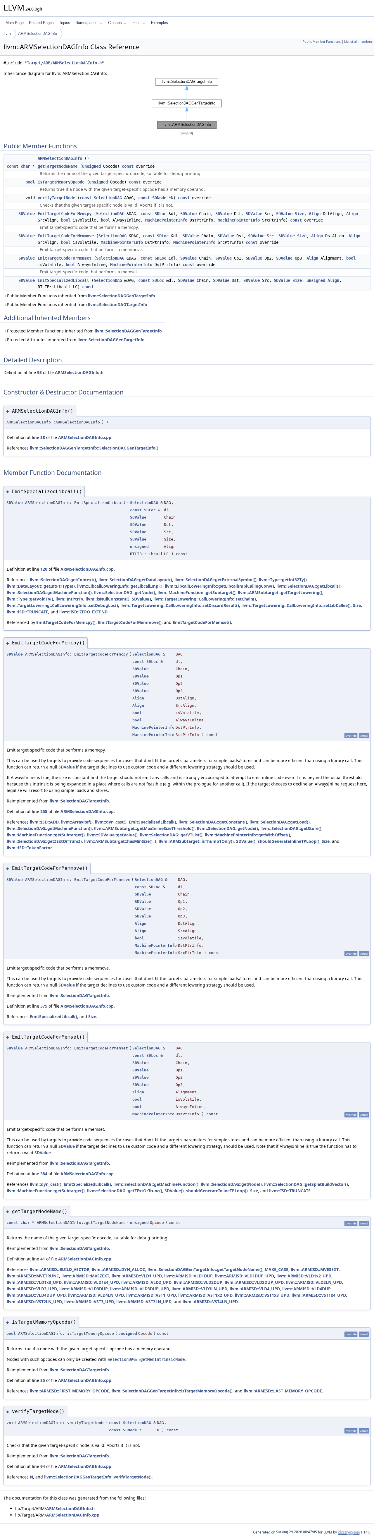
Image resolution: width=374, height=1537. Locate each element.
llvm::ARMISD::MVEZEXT (85, 1276)
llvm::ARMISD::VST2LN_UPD (34, 1301)
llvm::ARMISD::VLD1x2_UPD (303, 1276)
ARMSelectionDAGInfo (37, 33)
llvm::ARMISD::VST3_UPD (89, 1301)
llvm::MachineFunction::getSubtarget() (196, 592)
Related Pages (41, 22)
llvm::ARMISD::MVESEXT (315, 1269)
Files (136, 22)
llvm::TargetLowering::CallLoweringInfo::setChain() (204, 599)
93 (39, 372)
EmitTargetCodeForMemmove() (130, 622)
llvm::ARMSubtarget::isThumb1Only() (196, 841)
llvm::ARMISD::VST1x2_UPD (205, 1295)
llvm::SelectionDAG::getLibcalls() (309, 586)
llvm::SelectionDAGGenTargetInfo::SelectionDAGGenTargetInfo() (94, 448)
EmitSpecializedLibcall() (152, 822)
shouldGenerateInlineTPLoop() (288, 841)
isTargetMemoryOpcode (61, 182)
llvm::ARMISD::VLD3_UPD (32, 1288)
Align (315, 213)
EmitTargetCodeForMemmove (66, 236)
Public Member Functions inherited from (81, 296)
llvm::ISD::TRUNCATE (27, 612)
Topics (64, 22)
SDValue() (141, 599)
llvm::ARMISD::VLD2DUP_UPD (254, 1282)
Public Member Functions (322, 42)
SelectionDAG (108, 197)
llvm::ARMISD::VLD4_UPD (255, 1288)
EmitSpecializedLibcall (63, 280)
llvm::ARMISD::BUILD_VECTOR (59, 1269)
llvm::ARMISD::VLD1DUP (188, 1276)
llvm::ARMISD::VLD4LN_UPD (96, 1295)
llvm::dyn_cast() (111, 822)
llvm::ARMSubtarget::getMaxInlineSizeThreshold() (144, 828)
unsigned (91, 166)
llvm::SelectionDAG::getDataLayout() (135, 579)
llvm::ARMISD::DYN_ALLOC (118, 1269)
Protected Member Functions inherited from (84, 331)
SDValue (26, 213)
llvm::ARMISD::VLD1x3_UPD (34, 1282)
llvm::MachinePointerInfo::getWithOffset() (247, 835)
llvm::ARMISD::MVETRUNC (33, 1276)
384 (43, 1173)
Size (299, 213)
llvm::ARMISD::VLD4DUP (306, 1288)
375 (43, 1006)
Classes (115, 22)
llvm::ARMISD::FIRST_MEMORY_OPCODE (69, 1391)
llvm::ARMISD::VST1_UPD (151, 1295)
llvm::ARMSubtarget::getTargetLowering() (280, 592)
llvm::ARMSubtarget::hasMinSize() (118, 841)
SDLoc (160, 213)
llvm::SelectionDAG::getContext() (63, 579)
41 (42, 1259)
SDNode (159, 197)
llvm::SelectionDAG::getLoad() (280, 822)
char (25, 166)
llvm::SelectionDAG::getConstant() (213, 822)
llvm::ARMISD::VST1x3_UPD (262, 1295)
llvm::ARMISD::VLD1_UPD (137, 1276)
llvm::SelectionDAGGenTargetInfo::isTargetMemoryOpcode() (172, 1391)
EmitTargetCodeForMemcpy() (66, 622)
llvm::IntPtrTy (69, 599)
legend (187, 133)
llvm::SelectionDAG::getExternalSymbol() (215, 579)
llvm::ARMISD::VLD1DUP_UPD (244, 1276)
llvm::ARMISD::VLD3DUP (83, 1288)
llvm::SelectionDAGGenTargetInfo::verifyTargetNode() (98, 1477)
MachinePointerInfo (166, 220)
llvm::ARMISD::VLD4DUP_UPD (36, 1295)
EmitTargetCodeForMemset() (202, 622)
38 (42, 437)
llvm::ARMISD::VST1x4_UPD (319, 1295)
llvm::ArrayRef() (77, 822)
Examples (159, 22)
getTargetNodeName (57, 166)
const (12, 166)
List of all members (358, 42)
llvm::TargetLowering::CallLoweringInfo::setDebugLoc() (62, 605)
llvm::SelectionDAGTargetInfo (117, 304)
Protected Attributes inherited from (76, 339)
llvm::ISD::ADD (44, 822)
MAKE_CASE (276, 1269)
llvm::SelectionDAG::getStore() (290, 828)
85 (42, 1380)
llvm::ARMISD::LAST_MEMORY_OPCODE (283, 1391)
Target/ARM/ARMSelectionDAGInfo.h (64, 63)
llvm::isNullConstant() (107, 599)
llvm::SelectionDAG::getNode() (124, 592)
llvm (7, 33)
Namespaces (86, 22)
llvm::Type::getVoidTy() (30, 599)
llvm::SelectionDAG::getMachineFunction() (49, 592)
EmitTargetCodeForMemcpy (64, 213)
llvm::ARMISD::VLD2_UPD (146, 1282)
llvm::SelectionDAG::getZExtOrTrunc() (44, 841)
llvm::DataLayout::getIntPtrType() (41, 586)
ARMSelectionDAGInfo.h (79, 372)
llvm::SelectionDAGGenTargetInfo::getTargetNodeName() (205, 1269)
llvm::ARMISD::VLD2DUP (198, 1282)
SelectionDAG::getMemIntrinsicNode (146, 1359)
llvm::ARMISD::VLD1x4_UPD (91, 1282)
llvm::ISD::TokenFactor (29, 847)
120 (43, 569)
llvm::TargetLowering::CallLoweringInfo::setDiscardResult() (179, 605)
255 (43, 811)
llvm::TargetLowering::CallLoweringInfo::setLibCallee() (296, 605)
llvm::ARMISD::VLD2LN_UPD (314, 1282)
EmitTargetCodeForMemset (64, 258)
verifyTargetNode (56, 197)
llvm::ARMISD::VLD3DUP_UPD (139, 1288)
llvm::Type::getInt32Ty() (283, 579)
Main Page (15, 22)
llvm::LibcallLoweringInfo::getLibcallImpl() (119, 586)
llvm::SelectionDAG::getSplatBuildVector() (306, 1184)
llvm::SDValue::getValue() (112, 835)
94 (42, 1466)
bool (30, 182)
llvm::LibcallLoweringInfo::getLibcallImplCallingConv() (219, 586)
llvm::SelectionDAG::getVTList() (171, 835)
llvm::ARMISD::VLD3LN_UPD (199, 1288)
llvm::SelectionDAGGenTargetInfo (121, 296)
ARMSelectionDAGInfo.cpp (84, 437)
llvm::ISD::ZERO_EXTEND (83, 612)
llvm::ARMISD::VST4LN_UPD (210, 1301)
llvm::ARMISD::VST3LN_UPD (144, 1301)
